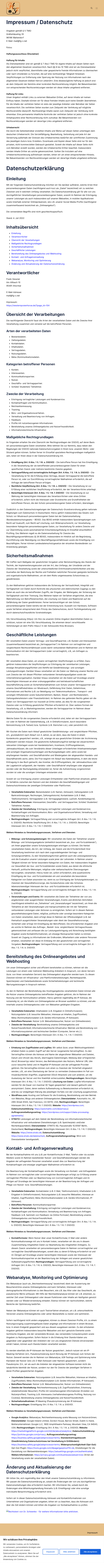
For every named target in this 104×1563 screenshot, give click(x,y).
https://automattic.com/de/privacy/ (51, 1108)
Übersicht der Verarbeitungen (25, 240)
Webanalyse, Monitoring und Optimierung (31, 260)
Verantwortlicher (19, 236)
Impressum (92, 1532)
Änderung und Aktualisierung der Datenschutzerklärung (38, 264)
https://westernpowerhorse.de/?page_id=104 (27, 305)
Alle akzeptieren (90, 1552)
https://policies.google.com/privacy (28, 1434)
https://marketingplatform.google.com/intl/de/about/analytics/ (41, 1431)
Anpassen (50, 1552)
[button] (91, 8)
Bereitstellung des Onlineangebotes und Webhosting (36, 253)
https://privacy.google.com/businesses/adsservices (58, 1455)
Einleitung (16, 233)
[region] (52, 1549)
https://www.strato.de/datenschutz (28, 1136)
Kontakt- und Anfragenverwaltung (27, 257)
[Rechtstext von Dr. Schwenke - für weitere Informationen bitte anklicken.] (42, 1511)
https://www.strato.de (31, 1132)
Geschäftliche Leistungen (23, 250)
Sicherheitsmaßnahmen (22, 247)
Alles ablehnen (69, 1552)
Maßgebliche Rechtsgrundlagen (26, 243)
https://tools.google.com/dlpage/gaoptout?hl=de (50, 1448)
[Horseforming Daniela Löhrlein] (13, 8)
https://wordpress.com (73, 1105)
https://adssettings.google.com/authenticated (70, 1451)
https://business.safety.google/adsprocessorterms (35, 1437)
